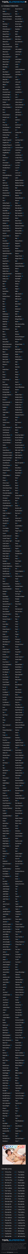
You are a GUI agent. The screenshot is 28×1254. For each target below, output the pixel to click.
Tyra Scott (18, 962)
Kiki (4, 1118)
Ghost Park (6, 757)
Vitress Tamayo (20, 1037)
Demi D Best (6, 599)
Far (4, 722)
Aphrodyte (6, 177)
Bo (4, 367)
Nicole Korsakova (19, 445)
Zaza (17, 1133)
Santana (17, 737)
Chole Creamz (6, 495)
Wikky (17, 1070)
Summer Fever (19, 863)
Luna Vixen (18, 175)
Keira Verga (6, 1080)
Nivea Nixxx (18, 467)
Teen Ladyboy (8, 1188)
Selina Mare (18, 775)
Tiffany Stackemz (20, 942)
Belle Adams (6, 329)
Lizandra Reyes (19, 147)
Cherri (4, 478)
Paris (17, 558)
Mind (17, 306)
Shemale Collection (9, 1207)
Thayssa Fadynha (20, 926)
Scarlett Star (18, 770)
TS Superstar (8, 1174)
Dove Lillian (6, 624)
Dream (5, 626)
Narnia (17, 389)
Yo (17, 1105)
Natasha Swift (19, 412)
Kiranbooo (5, 1141)
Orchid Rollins (19, 525)
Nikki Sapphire (19, 455)
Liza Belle (18, 145)
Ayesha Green (6, 251)
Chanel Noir (6, 467)
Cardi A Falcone (7, 427)
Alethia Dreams (7, 49)
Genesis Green (7, 755)
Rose (17, 694)
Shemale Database (22, 1196)
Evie (4, 707)
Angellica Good (7, 150)
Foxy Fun (5, 740)
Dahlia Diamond (7, 551)
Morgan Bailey (19, 344)
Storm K (17, 858)
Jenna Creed (6, 939)
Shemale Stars (8, 1201)
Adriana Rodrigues (8, 19)
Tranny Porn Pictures (22, 1215)
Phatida (17, 599)
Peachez (18, 583)
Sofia (17, 828)
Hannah (5, 826)
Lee (17, 77)
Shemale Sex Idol (9, 1196)
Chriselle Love (6, 500)
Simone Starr (19, 810)
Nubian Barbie (19, 495)
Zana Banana (19, 1126)
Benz (5, 336)
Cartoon (5, 447)
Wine (17, 1075)
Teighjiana (18, 911)
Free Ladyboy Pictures (22, 1193)
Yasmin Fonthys (19, 1098)
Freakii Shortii (6, 747)
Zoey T (17, 1141)
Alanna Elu (6, 41)
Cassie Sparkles (7, 460)
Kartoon (5, 1052)
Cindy (5, 510)
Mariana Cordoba (20, 225)
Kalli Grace (6, 1032)
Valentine (18, 984)
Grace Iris (5, 795)
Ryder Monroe (19, 710)
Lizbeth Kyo (18, 150)
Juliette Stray (6, 1007)
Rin (16, 682)
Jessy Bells (6, 979)
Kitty (17, 14)
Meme (17, 268)
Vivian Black (19, 1042)
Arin (4, 198)
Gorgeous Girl (7, 790)
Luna (17, 170)
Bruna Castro (6, 404)
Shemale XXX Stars (9, 1204)
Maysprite (18, 246)
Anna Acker (6, 162)
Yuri (16, 1123)
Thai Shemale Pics (9, 1215)
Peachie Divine (19, 586)
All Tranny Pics (21, 1236)
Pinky (17, 614)
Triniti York (18, 957)
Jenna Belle (6, 936)
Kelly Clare (6, 1085)
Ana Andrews (7, 127)
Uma (16, 964)
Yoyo (17, 1110)
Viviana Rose (18, 1045)
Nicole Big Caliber (19, 435)
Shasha (17, 793)
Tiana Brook (18, 931)
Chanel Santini (7, 470)
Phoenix (17, 601)
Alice (5, 69)
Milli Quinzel (18, 299)
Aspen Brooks (7, 213)
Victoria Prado (19, 1032)
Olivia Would (18, 520)
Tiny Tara (18, 949)
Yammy (17, 1090)
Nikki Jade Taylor (20, 450)
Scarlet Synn (18, 765)
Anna (5, 160)
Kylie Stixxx (18, 39)
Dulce (5, 634)
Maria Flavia (18, 220)
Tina (16, 947)
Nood (17, 485)
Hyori (5, 856)
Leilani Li (18, 84)
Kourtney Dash (19, 21)
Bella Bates (6, 314)
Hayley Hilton (6, 831)
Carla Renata (6, 432)
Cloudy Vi (6, 523)
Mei (16, 261)
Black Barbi (6, 354)
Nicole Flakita (18, 440)
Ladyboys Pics (21, 1223)
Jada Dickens (6, 886)
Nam (17, 364)
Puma (17, 646)
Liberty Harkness (20, 104)
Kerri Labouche (7, 1103)
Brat (4, 382)
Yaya (17, 1100)
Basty (4, 299)
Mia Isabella (19, 276)
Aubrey (5, 223)
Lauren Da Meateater (21, 69)
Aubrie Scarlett (7, 230)
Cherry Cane (6, 483)
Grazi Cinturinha (7, 803)
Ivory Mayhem (7, 876)
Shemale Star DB (22, 1177)
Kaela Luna (6, 1025)
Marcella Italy (19, 208)
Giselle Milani (6, 783)
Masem (17, 235)
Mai (16, 188)
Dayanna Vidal (6, 586)
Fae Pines (5, 715)
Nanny (17, 379)
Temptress (18, 914)
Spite (17, 848)
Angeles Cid (7, 142)
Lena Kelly (18, 87)
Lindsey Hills (19, 132)
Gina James (6, 778)
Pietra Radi (18, 604)
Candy (5, 420)
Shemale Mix (8, 1236)
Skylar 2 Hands (19, 818)
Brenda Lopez (6, 387)
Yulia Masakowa (19, 1121)
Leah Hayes (18, 74)
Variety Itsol (18, 1005)
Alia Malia (6, 67)
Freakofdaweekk (7, 750)
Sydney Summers (20, 884)
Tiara (17, 934)
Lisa (17, 137)
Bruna (5, 399)
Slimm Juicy (18, 823)
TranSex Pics (8, 1233)
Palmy (17, 536)
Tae (16, 889)
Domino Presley (7, 619)
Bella (5, 311)
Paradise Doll (18, 553)
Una (16, 967)
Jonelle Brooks (7, 994)
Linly (16, 135)
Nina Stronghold (20, 462)
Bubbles (5, 407)
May (17, 238)
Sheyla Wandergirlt (20, 798)
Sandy (17, 735)
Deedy (5, 594)
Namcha (17, 367)
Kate (4, 1058)
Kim (4, 1121)
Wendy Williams (19, 1063)
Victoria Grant (19, 1027)
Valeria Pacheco (19, 989)
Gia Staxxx (6, 762)
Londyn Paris (18, 157)
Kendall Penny (7, 1095)
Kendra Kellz (6, 1100)
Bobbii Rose (6, 369)
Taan (17, 886)
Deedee (5, 591)
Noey (17, 478)
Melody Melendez (20, 266)
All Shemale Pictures (9, 1198)
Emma (5, 654)
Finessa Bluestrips (7, 730)
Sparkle (17, 846)
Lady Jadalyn (19, 49)
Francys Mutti (6, 745)
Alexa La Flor (6, 54)
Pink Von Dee (19, 611)
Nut (16, 503)
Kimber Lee (6, 1128)
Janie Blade (6, 914)
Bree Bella (5, 384)
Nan (16, 369)
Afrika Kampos (7, 29)
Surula (17, 873)
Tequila (17, 916)
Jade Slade (6, 894)
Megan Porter (19, 256)
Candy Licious (6, 422)
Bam (4, 286)
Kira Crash (5, 1136)
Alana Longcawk (7, 39)
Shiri (17, 800)
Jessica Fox (6, 967)
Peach (17, 581)
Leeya (17, 79)
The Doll (17, 929)
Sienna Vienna (19, 805)
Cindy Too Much (7, 513)
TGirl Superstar (10, 1252)
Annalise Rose (6, 167)
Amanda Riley (7, 97)
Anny (4, 172)
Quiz (16, 662)
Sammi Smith (19, 727)
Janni (4, 916)
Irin (4, 866)
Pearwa (18, 588)
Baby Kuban (6, 266)
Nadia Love (18, 357)
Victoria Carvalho (19, 1020)
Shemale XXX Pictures (9, 1220)
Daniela (5, 561)
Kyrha (17, 44)
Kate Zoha (6, 1060)
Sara (17, 747)
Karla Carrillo (7, 1047)
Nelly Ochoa (18, 427)
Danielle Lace (6, 571)
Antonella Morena (8, 175)
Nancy (17, 374)
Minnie (17, 311)
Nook (17, 488)
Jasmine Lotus (7, 926)
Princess (18, 641)
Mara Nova (18, 205)
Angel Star (6, 137)
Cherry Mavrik (7, 485)
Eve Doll (5, 699)
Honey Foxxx (6, 853)
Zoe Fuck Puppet (20, 1138)
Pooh (17, 629)
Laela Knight (18, 51)
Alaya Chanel (6, 44)
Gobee (5, 788)
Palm (17, 533)
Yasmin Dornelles (20, 1095)
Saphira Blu (18, 740)
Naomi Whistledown (20, 387)
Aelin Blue (6, 24)
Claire (5, 515)
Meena (17, 253)
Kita (16, 11)
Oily (16, 515)
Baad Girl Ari (6, 261)
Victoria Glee (18, 1025)
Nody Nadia (18, 473)
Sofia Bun (18, 831)
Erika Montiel (6, 669)
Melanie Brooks (19, 263)
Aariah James (6, 9)
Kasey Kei (6, 1055)
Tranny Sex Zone (22, 1198)
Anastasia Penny (7, 132)
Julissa (5, 1010)
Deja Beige (6, 596)
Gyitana (5, 818)
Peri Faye (18, 594)
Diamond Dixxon (7, 604)
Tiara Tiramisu (19, 936)
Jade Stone (6, 896)
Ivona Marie (6, 873)
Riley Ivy (17, 677)
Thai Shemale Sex (22, 1172)
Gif (4, 765)
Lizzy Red (18, 152)
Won (16, 1080)
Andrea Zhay (6, 135)
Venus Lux (18, 1007)
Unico (17, 969)
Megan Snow (19, 258)
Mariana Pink (18, 228)
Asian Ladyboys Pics (22, 1182)
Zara (16, 1128)
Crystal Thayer (7, 538)
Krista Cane (18, 24)
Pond (17, 624)
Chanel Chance (7, 465)
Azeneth (5, 256)
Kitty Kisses (18, 16)
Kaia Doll (5, 1027)
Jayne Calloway (7, 931)
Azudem (5, 258)
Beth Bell (5, 339)
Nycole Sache (19, 510)
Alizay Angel (6, 82)
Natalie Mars (19, 407)
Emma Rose (6, 657)
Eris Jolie (5, 674)
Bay (4, 301)
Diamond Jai (6, 606)
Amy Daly (6, 125)
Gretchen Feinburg (8, 808)
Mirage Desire (19, 319)
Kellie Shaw (6, 1083)
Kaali (4, 1020)
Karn (4, 1050)
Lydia (17, 177)
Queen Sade (18, 659)
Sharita (17, 788)
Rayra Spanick (19, 674)
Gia (4, 760)
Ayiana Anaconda (7, 253)
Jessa (4, 957)
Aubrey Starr (6, 228)
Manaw (17, 195)
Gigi (4, 768)
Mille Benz (18, 296)
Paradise (18, 551)
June (4, 1012)
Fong (4, 732)
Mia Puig (17, 281)
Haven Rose (6, 828)
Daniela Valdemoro (8, 566)
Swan (17, 878)
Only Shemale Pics (9, 1225)
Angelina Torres (8, 147)
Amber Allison (6, 104)
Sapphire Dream (19, 742)
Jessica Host (6, 969)
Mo (16, 329)
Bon (4, 372)
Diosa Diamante (7, 614)
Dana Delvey (6, 558)
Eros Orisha (6, 677)
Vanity (17, 1000)
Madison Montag (19, 185)
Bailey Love (6, 278)
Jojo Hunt (5, 992)
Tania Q (18, 896)
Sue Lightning (19, 861)
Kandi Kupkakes (7, 1035)
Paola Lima (18, 546)
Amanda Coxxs (7, 92)
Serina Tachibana (20, 783)
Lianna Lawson (19, 99)
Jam (4, 901)
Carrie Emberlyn (7, 442)
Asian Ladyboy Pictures (9, 1228)
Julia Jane (6, 1005)
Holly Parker (6, 843)
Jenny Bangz (7, 954)
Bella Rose (6, 319)
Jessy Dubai (6, 982)
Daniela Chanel (7, 563)
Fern (4, 727)
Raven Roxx (18, 672)
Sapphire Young (20, 745)
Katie (4, 1063)
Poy (17, 636)
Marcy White (18, 210)
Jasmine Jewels (8, 924)
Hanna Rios (6, 823)
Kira (4, 1133)
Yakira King (18, 1088)
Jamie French (6, 904)
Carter (5, 445)
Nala (16, 362)
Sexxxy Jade (19, 785)
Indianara (5, 861)
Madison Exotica (19, 183)
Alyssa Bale (6, 89)
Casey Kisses (6, 450)
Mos (17, 346)
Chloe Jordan (7, 490)
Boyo (4, 377)
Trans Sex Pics (21, 1225)
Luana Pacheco (19, 160)
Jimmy (5, 987)
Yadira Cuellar (19, 1085)
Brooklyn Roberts (8, 394)
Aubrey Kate (6, 225)
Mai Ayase (18, 190)
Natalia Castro (19, 397)
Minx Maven (18, 316)
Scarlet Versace (19, 768)
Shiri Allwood (18, 803)
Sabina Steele (19, 712)
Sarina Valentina (20, 755)
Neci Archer (18, 422)
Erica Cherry (6, 662)
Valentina (18, 977)
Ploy (17, 619)
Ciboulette (6, 508)
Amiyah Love (6, 117)
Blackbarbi (6, 357)
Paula (17, 578)
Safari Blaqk (18, 717)
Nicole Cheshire (19, 437)
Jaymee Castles (7, 929)
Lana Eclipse (18, 59)
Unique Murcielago (20, 972)
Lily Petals (18, 127)
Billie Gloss (6, 349)
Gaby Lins (5, 752)
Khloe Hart (6, 1113)
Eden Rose (6, 639)
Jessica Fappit (6, 964)
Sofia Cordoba (19, 833)
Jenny (5, 952)
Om (16, 523)
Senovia (17, 778)
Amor (5, 119)
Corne (4, 533)
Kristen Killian (19, 26)
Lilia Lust (18, 109)
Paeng (17, 528)
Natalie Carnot (19, 402)
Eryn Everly (6, 679)
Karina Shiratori (7, 1045)
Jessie (5, 974)
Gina (4, 775)
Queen (17, 654)
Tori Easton (18, 954)
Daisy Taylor (6, 556)
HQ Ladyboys (21, 1201)
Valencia (17, 974)
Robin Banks (18, 692)
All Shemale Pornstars (22, 1231)
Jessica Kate (6, 972)
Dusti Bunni (6, 636)
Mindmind (18, 309)
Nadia (17, 354)
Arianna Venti (6, 193)
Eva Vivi (5, 697)
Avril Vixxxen (6, 248)
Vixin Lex (17, 1050)
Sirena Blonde (19, 813)
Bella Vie (5, 324)
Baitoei (5, 281)
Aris (4, 200)
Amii (4, 112)
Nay (16, 420)
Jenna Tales (6, 947)
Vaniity (18, 997)
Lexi (17, 94)
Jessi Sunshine (7, 962)
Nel (16, 425)
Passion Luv (18, 566)
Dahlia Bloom (7, 546)
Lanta (17, 64)
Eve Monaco (6, 702)
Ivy (4, 878)
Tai (16, 891)
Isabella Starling (7, 868)
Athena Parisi (6, 220)
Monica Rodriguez (20, 336)
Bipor (4, 351)
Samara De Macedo (20, 725)
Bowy (4, 374)
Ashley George (7, 205)
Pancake (17, 541)
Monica (17, 334)
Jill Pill (5, 984)
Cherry (5, 480)
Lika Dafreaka (19, 107)
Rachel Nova (19, 667)
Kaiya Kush (6, 1030)
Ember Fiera (6, 649)
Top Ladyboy (21, 1174)
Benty (4, 334)
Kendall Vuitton (7, 1098)
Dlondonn (6, 616)
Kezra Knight (6, 1105)
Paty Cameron (19, 576)
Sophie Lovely (19, 841)
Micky (17, 286)
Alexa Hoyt (6, 51)
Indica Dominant (7, 863)
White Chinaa (19, 1065)
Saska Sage (18, 760)
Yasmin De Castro (20, 1093)
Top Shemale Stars (22, 1190)
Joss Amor (6, 1000)
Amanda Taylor (7, 99)
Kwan (17, 31)
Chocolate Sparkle (7, 493)
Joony (5, 997)
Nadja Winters (19, 359)
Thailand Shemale (9, 1223)
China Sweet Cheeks (8, 488)
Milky (17, 291)
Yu (16, 1113)
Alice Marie (6, 72)
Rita (16, 687)
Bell (4, 309)
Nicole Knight (18, 442)
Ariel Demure (7, 195)
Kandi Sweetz (7, 1037)
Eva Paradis (6, 694)
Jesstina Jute (6, 977)
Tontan (17, 952)
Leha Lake (18, 82)
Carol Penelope (7, 437)
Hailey (4, 820)
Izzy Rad (5, 881)
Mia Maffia (18, 278)
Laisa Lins (18, 54)
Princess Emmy (19, 644)
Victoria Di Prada (20, 1022)
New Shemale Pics (22, 1228)
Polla (17, 621)
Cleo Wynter (6, 520)
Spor (16, 851)
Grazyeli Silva (6, 805)
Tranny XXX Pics (22, 1217)
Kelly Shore (6, 1088)
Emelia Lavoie (6, 652)
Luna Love (18, 172)
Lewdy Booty (19, 92)
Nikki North (18, 452)
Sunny (17, 866)
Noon (17, 490)
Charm (5, 473)
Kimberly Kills (6, 1131)
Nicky (17, 432)
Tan (16, 894)
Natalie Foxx (19, 404)
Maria (17, 218)
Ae (4, 21)
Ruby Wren (18, 704)
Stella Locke (18, 856)
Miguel (17, 288)
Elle (4, 646)
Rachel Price (18, 669)
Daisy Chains (6, 553)
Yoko (17, 1108)
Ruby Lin (17, 702)
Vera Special (18, 1012)
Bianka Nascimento (8, 344)
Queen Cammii (19, 657)
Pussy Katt (18, 652)
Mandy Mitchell (20, 198)
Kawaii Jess (6, 1068)
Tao (16, 899)
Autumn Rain (7, 235)
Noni (16, 483)
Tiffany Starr (19, 944)
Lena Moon (18, 89)
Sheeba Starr (19, 795)
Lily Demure (18, 125)
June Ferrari (6, 1015)
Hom (4, 848)
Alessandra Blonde (8, 46)
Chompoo (5, 498)
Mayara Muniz (19, 241)
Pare (16, 556)
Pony (17, 626)
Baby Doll (5, 263)
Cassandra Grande (8, 452)
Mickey (17, 283)
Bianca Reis (6, 341)
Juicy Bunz (6, 1002)
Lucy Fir (17, 167)
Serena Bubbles (19, 780)
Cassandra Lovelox (8, 455)
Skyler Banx (18, 820)
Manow (17, 200)
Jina (4, 989)
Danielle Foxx (6, 568)
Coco (5, 525)
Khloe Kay (6, 1115)
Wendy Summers (20, 1060)
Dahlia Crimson (7, 548)
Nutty (17, 505)
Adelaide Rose (7, 14)
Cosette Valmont (7, 536)
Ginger (5, 780)
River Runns (18, 689)
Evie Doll (5, 710)
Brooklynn (6, 397)
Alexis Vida (6, 64)
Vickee (17, 1017)
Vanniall (18, 1002)
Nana (17, 372)
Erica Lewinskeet (7, 664)
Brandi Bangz (7, 379)
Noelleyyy (18, 475)
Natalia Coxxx (19, 399)
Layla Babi (18, 72)
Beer (4, 306)
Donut (5, 621)
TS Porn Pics (8, 1172)
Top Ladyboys (8, 1217)
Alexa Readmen (7, 56)
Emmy (5, 659)
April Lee (5, 183)
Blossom (5, 364)
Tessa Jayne (18, 919)
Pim (16, 606)
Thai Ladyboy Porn (22, 1212)
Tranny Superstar (22, 1207)
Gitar (4, 785)
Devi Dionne (6, 601)
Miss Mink (18, 326)
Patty (17, 573)
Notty (17, 493)
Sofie (17, 838)
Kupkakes (18, 29)
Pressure (18, 639)
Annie (4, 170)
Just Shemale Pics (9, 1209)
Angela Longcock (7, 140)
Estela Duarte (6, 684)
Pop (17, 631)
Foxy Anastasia (7, 737)
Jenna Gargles (7, 942)
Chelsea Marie (7, 475)
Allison (5, 84)
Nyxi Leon (18, 513)
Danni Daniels (7, 573)
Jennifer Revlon (7, 949)
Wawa (17, 1058)
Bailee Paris (6, 271)
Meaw (17, 248)
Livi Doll (17, 142)
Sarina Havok (19, 752)
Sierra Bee (18, 808)
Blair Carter (6, 359)
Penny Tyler (19, 591)
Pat (16, 568)
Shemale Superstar (9, 1193)
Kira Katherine (6, 1138)
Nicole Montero (20, 447)
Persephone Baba (20, 596)
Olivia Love (18, 518)
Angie (4, 155)
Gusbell (5, 813)
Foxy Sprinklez (7, 742)
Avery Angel (6, 243)
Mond (17, 331)
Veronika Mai (18, 1015)
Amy (4, 122)
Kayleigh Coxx (7, 1078)
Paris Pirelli (18, 561)
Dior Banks (6, 609)
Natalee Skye (19, 394)
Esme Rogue (6, 682)
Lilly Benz (18, 119)
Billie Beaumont (7, 346)
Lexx (16, 97)
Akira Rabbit (6, 36)
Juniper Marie (6, 1017)
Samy (17, 732)
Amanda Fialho (7, 94)
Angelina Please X (8, 145)
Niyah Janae (18, 470)
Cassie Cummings (7, 457)
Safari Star (18, 720)
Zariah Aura (19, 1131)
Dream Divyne (7, 629)
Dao (4, 578)
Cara (4, 425)
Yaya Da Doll (18, 1103)
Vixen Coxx (18, 1047)
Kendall (5, 1090)
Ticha (17, 939)
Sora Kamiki (18, 843)
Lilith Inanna (19, 114)
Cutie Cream (6, 543)
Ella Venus (6, 644)
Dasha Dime (6, 583)
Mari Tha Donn (19, 215)
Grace (5, 793)
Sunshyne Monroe (20, 871)
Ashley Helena (6, 208)
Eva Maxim (6, 692)
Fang (4, 720)
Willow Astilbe (19, 1073)
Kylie (16, 34)
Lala (16, 56)
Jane (4, 906)
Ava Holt (5, 241)
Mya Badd (18, 349)
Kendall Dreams (7, 1093)
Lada (17, 46)
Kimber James (7, 1126)
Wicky (17, 1068)
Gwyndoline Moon (7, 815)
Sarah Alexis (19, 750)
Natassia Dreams (20, 415)
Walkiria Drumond (20, 1055)
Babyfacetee (6, 268)
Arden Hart (6, 185)
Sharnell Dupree (19, 790)
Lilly (16, 117)
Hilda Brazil (6, 838)
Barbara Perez (7, 296)
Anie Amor (6, 157)
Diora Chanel (6, 611)
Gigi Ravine (6, 770)
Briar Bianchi (6, 389)
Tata (17, 901)
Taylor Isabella (19, 906)
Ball (4, 283)
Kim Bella (5, 1123)
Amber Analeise (7, 107)
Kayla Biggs (6, 1073)
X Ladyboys (21, 1180)
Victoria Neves (19, 1030)
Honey (5, 851)
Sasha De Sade (19, 757)
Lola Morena (19, 155)
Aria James (6, 188)
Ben (4, 331)
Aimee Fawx (6, 31)
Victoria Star (18, 1035)
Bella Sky (6, 321)
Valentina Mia (19, 982)
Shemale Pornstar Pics (9, 1185)
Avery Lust (6, 246)
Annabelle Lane (7, 165)
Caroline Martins (7, 440)
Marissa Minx (19, 230)
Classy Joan (6, 518)
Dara (4, 581)
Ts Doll (17, 959)
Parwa (17, 563)
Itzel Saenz (6, 871)
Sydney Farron (19, 881)
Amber (5, 102)
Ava (4, 238)
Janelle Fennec (7, 911)
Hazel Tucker (6, 833)
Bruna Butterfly (7, 402)
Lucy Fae (17, 165)
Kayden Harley (6, 1070)
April (4, 180)
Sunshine (18, 868)
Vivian (17, 1040)
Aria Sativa (6, 190)
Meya (17, 271)
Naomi (17, 382)
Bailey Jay (6, 276)
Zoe (17, 1136)
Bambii (5, 293)
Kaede (5, 1022)
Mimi (17, 301)
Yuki (16, 1118)
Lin (16, 130)
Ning (16, 465)
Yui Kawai (18, 1115)
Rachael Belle (19, 664)
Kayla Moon (6, 1075)
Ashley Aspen (7, 203)
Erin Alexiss (6, 672)
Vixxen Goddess (19, 1052)
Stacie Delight (19, 853)
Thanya (17, 921)
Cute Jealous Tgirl (7, 541)
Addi (4, 11)
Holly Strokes (6, 846)
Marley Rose (18, 233)
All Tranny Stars (9, 1182)
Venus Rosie (18, 1010)
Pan (16, 538)
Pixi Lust (17, 616)
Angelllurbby (6, 152)
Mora (17, 341)
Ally (4, 87)
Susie (17, 876)
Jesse (5, 959)
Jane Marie (6, 909)
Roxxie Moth (18, 699)
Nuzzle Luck (18, 508)
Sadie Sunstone (19, 715)
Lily (16, 122)
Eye (4, 712)
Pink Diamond (19, 609)
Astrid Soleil (6, 218)
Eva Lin (5, 689)
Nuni (16, 500)
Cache (5, 409)
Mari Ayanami (19, 213)
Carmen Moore (7, 435)
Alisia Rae (6, 79)
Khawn (5, 1108)
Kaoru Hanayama (8, 1040)
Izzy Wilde (6, 884)
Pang (17, 543)
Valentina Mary (19, 979)
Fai (4, 717)
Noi (16, 480)
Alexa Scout (6, 59)
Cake (4, 415)
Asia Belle (6, 210)
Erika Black (6, 667)
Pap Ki (17, 548)
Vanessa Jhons (19, 994)
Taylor (17, 904)
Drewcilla (6, 631)
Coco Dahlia (6, 528)
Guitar (5, 810)
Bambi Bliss (6, 291)
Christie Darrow (7, 503)
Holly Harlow (6, 841)
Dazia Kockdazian (7, 588)
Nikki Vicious (19, 457)
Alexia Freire (6, 61)
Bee (4, 304)
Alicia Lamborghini (8, 77)
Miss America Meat (20, 324)
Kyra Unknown (19, 41)
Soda (17, 826)
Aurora (5, 233)
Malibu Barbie (19, 193)
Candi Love (6, 417)
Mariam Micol (19, 223)
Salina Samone (19, 722)
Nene (17, 430)
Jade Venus (6, 899)
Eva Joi (5, 687)
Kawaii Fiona (6, 1065)
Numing (17, 498)
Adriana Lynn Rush (8, 16)
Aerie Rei (5, 26)
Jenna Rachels (7, 944)
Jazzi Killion (6, 934)
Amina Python (6, 114)
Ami (4, 109)
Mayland (17, 243)
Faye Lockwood (7, 725)
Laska (17, 67)
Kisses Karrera (19, 9)
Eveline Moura (6, 704)
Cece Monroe (6, 462)
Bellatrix (5, 326)
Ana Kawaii (6, 130)
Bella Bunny (6, 316)
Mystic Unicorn (19, 351)
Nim (17, 460)
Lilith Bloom (18, 112)
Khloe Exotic (6, 1110)
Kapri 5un (5, 1042)
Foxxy (5, 735)
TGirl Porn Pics (8, 1180)
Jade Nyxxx (6, 891)
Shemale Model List (22, 1185)
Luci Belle (18, 162)
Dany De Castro (7, 576)
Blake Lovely (6, 362)
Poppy (17, 634)
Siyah (17, 815)
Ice (4, 858)
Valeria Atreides (20, 987)
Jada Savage (6, 889)
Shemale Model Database (9, 1212)
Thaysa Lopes (19, 924)
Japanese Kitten (7, 919)
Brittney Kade (7, 392)
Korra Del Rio (19, 19)
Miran (17, 321)
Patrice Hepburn (20, 571)
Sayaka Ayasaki (19, 762)
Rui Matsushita (19, 707)
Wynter (17, 1083)
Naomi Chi (18, 384)
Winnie (17, 1078)
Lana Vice (18, 61)
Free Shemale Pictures (9, 1231)
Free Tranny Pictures (9, 1190)
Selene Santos (19, 773)
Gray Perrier (6, 800)
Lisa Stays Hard (19, 140)
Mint (17, 314)
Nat (16, 392)
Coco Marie (6, 530)
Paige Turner (19, 530)
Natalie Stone (19, 409)
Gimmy (5, 773)
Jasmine (5, 921)
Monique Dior (19, 339)
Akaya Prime (6, 34)
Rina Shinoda (19, 684)
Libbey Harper (19, 102)
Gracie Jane (6, 798)
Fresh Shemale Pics (22, 1233)
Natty (17, 417)
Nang (17, 377)
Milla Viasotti (19, 293)
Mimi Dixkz (18, 304)
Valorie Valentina (19, 992)
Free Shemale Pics (9, 1177)
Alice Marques (6, 74)
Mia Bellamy (19, 273)
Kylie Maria (18, 36)
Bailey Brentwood (7, 273)
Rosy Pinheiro (19, 697)
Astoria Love (6, 215)
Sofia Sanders (19, 836)
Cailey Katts (6, 412)
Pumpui (17, 649)
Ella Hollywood (6, 641)
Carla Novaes (7, 430)
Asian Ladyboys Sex (22, 1188)
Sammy (18, 730)
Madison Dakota (19, 180)
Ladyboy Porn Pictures (22, 1209)
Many (17, 203)
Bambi (5, 288)
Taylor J (17, 909)
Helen (5, 836)
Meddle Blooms (19, 251)
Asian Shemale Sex (22, 1220)
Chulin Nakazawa (8, 505)
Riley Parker (18, 679)
